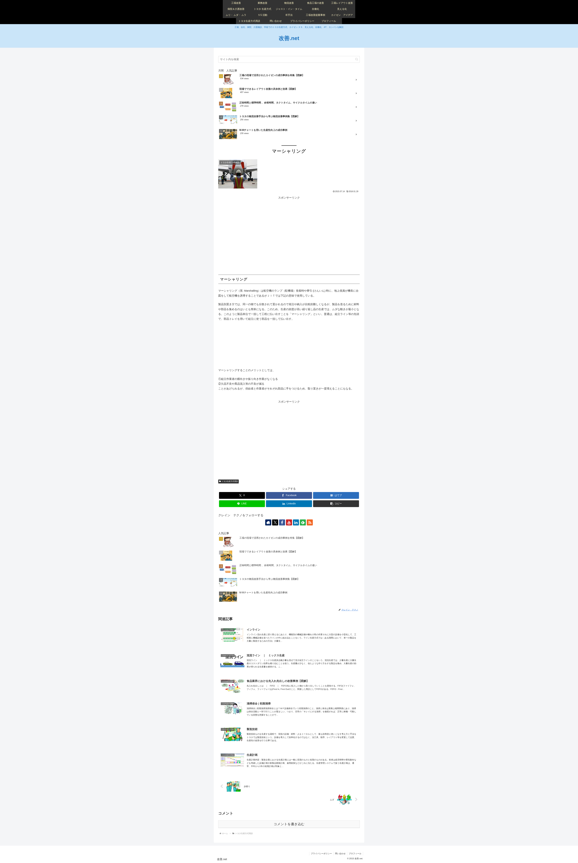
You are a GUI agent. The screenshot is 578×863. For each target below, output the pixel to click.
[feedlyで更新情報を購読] (303, 522)
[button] (356, 59)
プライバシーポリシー (321, 853)
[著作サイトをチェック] (268, 522)
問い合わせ (340, 853)
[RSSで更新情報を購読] (310, 522)
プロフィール (355, 853)
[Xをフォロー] (275, 522)
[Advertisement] (289, 235)
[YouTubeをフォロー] (289, 522)
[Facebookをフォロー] (282, 522)
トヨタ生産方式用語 (230, 481)
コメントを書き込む (289, 824)
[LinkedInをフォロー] (296, 522)
